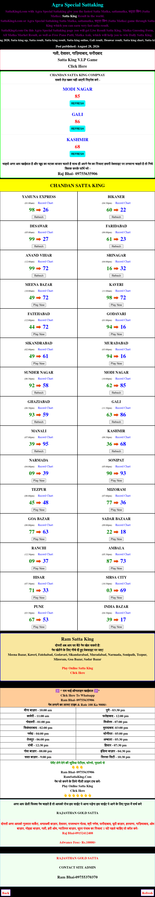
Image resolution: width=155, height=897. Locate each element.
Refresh (77, 103)
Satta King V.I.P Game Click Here (77, 59)
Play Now (38, 304)
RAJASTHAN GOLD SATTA (77, 812)
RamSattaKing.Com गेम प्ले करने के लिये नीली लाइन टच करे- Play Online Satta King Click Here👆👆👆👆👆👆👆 (77, 785)
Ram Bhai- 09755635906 (77, 700)
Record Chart (45, 203)
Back (5, 893)
